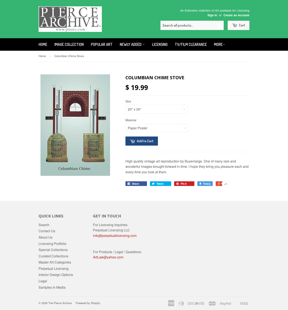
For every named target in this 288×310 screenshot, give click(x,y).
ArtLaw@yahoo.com (108, 257)
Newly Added (131, 44)
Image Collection (69, 44)
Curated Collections (53, 256)
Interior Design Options (56, 274)
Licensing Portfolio (52, 243)
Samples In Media (52, 287)
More (218, 44)
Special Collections (53, 249)
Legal (43, 281)
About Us (45, 237)
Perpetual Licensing (54, 268)
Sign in (212, 15)
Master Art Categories (55, 262)
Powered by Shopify (88, 303)
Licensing (160, 44)
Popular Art (102, 44)
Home (43, 44)
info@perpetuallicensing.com (115, 235)
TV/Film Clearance (191, 44)
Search (44, 224)
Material (130, 120)
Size (128, 101)
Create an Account (236, 15)
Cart (241, 25)
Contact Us (47, 230)
